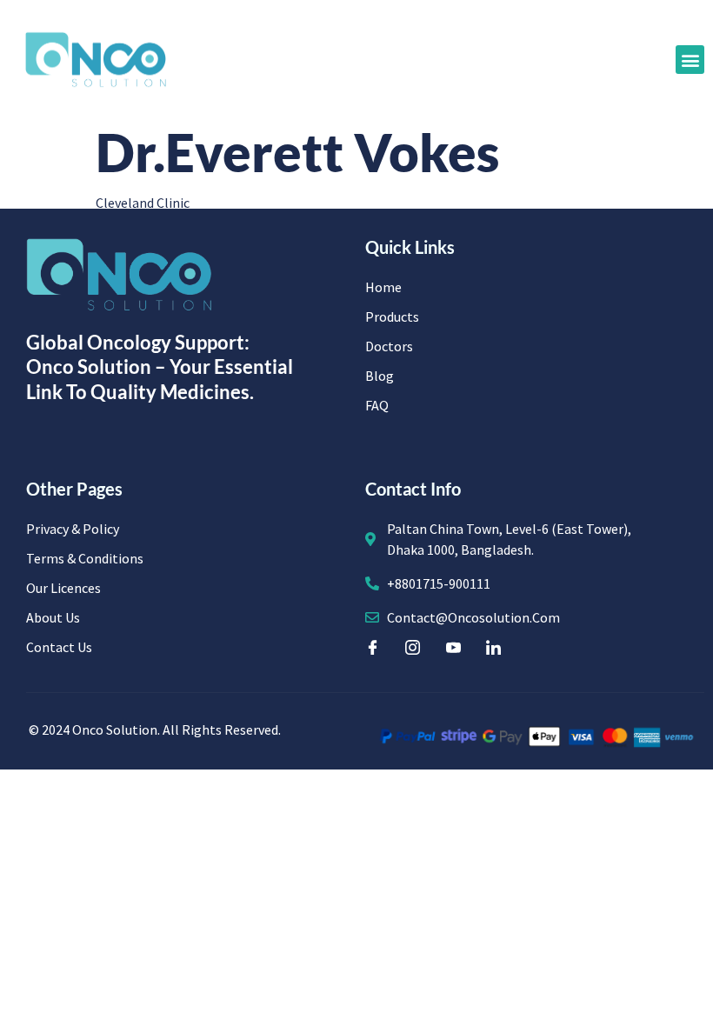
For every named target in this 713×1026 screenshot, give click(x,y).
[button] (690, 59)
